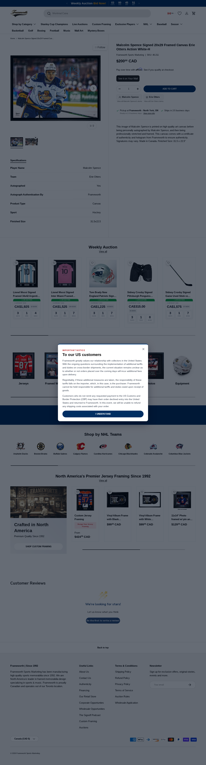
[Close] (143, 349)
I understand (103, 414)
